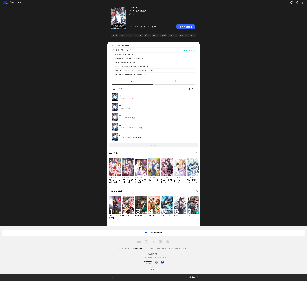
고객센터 (170, 248)
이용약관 (127, 248)
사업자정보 (178, 248)
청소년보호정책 (149, 248)
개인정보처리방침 (137, 248)
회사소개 (120, 248)
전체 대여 (191, 277)
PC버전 (185, 248)
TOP (154, 269)
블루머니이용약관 (160, 248)
